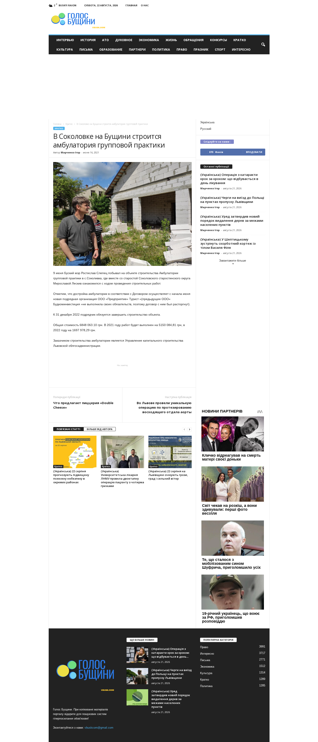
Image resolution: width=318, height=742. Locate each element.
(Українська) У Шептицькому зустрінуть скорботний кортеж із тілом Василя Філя (227, 243)
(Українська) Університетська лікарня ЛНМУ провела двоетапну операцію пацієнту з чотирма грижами (122, 478)
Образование (110, 49)
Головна (57, 123)
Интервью (65, 40)
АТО (105, 40)
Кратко (239, 40)
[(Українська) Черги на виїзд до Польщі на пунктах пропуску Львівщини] (137, 676)
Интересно (241, 49)
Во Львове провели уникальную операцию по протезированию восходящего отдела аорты (164, 407)
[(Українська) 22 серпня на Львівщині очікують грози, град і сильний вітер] (170, 452)
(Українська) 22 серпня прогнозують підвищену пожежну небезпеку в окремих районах (71, 476)
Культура (64, 49)
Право (182, 49)
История (88, 40)
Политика (161, 49)
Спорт (220, 49)
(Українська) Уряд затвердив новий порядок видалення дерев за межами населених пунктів (231, 220)
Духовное (123, 40)
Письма (86, 49)
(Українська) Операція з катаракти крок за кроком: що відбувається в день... (170, 652)
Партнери (137, 49)
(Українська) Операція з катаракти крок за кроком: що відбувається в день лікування (229, 178)
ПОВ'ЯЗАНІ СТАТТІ (68, 429)
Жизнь (171, 40)
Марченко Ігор (70, 152)
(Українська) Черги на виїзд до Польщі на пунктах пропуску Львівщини (232, 199)
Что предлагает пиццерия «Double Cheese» (83, 405)
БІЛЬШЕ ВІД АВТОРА (99, 429)
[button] (263, 45)
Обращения (193, 40)
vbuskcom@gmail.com (99, 727)
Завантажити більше (232, 260)
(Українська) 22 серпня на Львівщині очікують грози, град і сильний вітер (168, 474)
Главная (131, 5)
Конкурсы (218, 40)
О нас (145, 5)
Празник (201, 49)
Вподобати (254, 152)
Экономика (149, 40)
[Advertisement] (159, 86)
